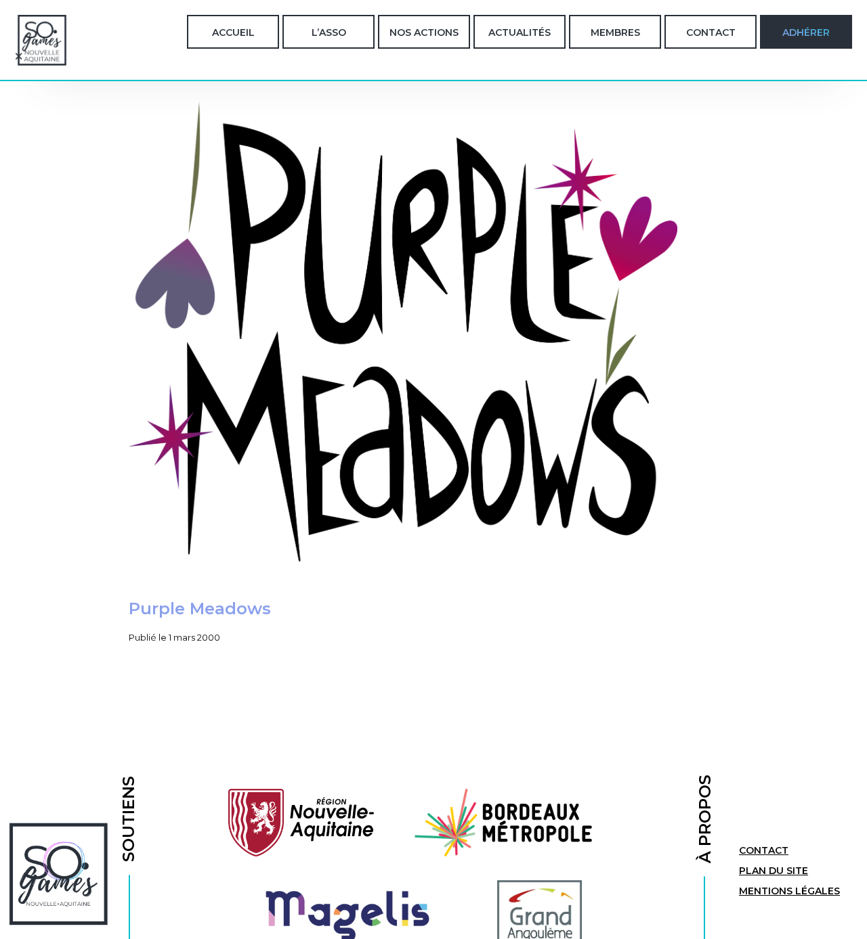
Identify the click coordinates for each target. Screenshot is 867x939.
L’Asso (329, 32)
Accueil (233, 32)
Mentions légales (789, 891)
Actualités (519, 32)
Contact (711, 32)
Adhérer (806, 32)
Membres (615, 32)
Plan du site (773, 871)
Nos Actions (424, 32)
